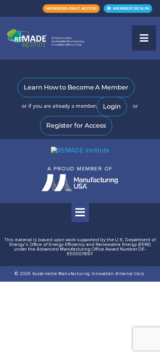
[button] (144, 38)
